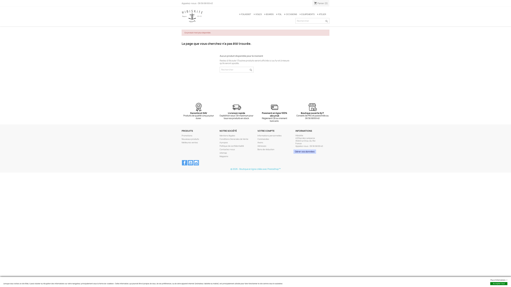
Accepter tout (499, 283)
